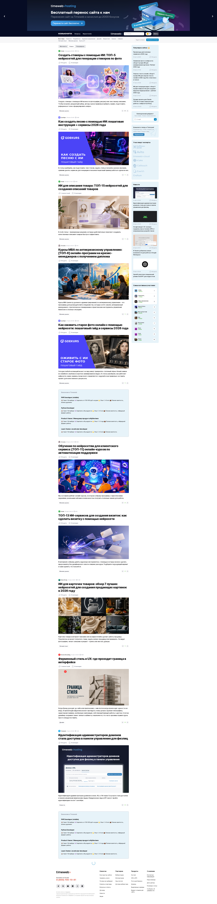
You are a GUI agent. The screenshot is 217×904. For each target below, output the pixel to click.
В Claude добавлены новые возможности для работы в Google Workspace (144, 253)
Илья (139, 328)
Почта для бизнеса (136, 881)
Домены (133, 884)
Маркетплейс (87, 34)
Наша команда (151, 879)
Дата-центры (151, 882)
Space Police (141, 306)
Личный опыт (62, 41)
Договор (102, 890)
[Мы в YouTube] (68, 886)
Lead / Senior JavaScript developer (74, 429)
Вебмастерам (119, 875)
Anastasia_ (141, 295)
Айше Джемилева (143, 301)
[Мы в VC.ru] (77, 886)
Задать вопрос (140, 40)
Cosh (139, 333)
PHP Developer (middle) (70, 397)
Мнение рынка (73, 41)
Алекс (139, 339)
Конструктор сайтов (106, 875)
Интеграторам (119, 878)
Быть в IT (82, 41)
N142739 (58, 895)
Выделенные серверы (137, 887)
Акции (101, 896)
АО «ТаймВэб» (66, 892)
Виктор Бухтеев (142, 311)
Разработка (76, 39)
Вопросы (77, 34)
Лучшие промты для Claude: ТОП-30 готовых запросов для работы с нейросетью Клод (143, 101)
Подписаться (139, 134)
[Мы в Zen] (82, 886)
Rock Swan (141, 322)
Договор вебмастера (121, 884)
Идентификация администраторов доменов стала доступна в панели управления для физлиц (144, 205)
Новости (68, 39)
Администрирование (88, 39)
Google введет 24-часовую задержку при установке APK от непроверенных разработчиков (144, 229)
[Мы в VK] (63, 886)
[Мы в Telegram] (58, 886)
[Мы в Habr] (73, 886)
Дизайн (99, 39)
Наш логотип (119, 881)
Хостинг (133, 875)
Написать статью (152, 40)
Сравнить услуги (104, 878)
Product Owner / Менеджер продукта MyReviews (80, 418)
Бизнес (114, 39)
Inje (139, 317)
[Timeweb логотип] (76, 872)
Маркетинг (106, 39)
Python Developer (67, 408)
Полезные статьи (152, 886)
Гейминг (120, 39)
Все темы (61, 39)
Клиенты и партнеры (106, 884)
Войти (156, 33)
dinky (139, 290)
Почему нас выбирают (106, 881)
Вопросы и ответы (105, 887)
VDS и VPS (134, 878)
